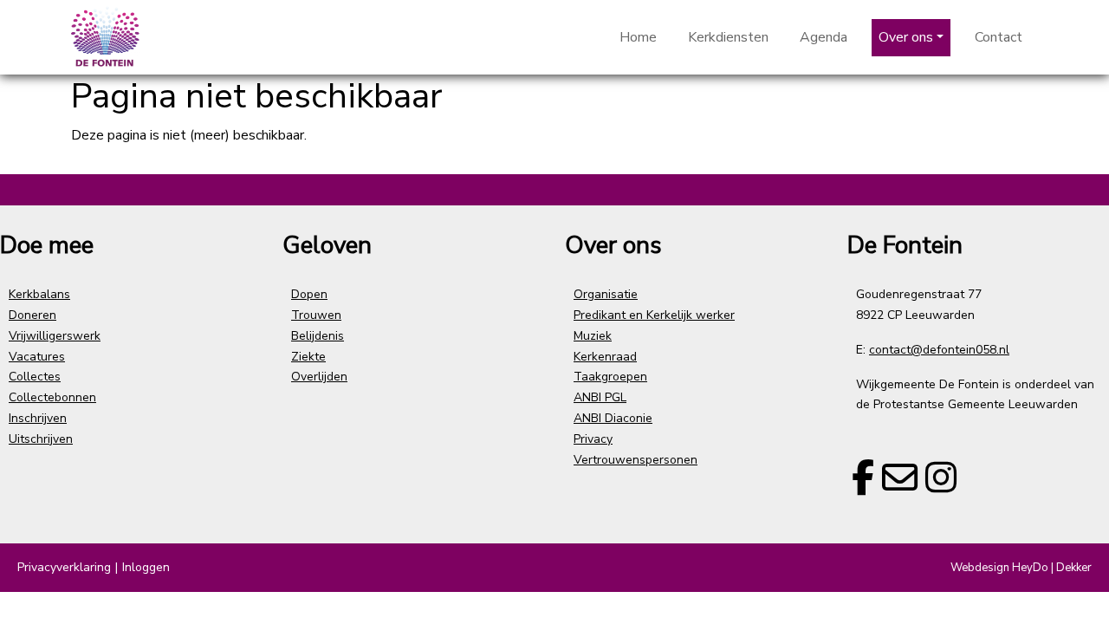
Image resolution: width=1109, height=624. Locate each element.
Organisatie (606, 294)
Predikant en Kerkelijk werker (654, 315)
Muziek (593, 336)
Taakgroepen (610, 376)
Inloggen (146, 567)
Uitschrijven (41, 439)
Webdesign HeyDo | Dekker (1021, 567)
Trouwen (316, 315)
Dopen (309, 294)
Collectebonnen (52, 397)
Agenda (823, 37)
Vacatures (37, 356)
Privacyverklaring (64, 567)
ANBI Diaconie (613, 418)
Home (638, 37)
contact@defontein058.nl (939, 349)
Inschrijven (38, 418)
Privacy (593, 439)
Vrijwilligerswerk (55, 336)
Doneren (32, 315)
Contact (998, 37)
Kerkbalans (39, 294)
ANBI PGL (600, 397)
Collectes (35, 376)
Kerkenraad (605, 356)
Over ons (906, 37)
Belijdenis (317, 336)
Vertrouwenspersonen (635, 460)
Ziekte (308, 356)
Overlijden (319, 376)
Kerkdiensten (728, 37)
